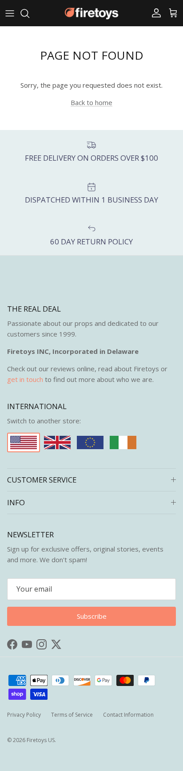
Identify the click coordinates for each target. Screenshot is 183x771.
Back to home (91, 102)
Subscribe (92, 616)
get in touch (25, 379)
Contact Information (128, 714)
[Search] (29, 13)
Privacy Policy (24, 714)
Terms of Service (72, 714)
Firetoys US (41, 740)
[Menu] (10, 13)
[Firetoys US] (91, 13)
